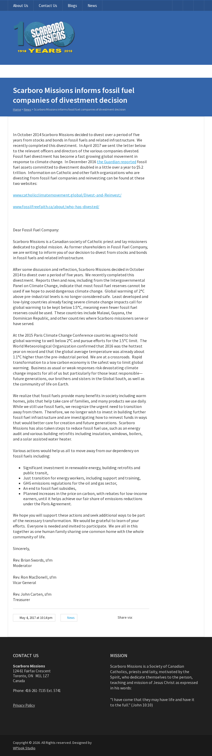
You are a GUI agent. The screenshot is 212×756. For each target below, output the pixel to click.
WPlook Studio (24, 748)
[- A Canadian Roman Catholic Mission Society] (64, 52)
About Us (20, 5)
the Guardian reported (116, 161)
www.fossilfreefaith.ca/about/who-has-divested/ (56, 206)
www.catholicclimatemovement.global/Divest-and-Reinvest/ (67, 195)
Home (17, 109)
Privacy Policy (24, 705)
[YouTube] (177, 5)
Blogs (72, 5)
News (92, 5)
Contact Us (48, 5)
